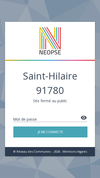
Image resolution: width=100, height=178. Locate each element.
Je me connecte (50, 132)
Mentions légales (75, 151)
